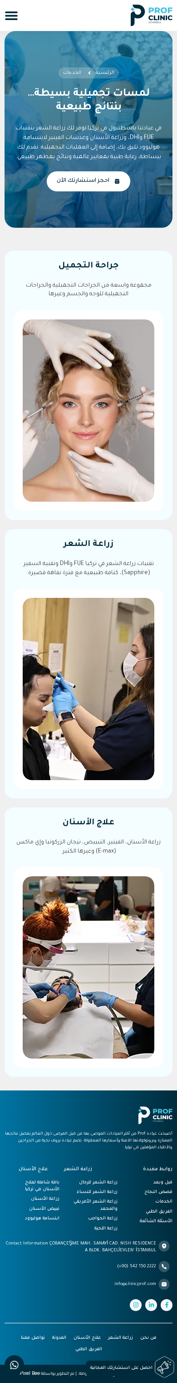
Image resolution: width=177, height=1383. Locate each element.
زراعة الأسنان (45, 1199)
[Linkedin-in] (151, 1305)
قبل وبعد (162, 1182)
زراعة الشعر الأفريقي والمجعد (96, 1205)
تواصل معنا (33, 1338)
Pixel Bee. (29, 1373)
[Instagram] (136, 1305)
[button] (11, 15)
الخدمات (163, 1201)
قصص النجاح (158, 1192)
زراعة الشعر (120, 1338)
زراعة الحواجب (103, 1218)
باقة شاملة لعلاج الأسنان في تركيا (42, 1186)
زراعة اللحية (106, 1228)
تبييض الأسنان (44, 1209)
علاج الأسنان (87, 1338)
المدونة (59, 1338)
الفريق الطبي (159, 1211)
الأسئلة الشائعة (156, 1221)
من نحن (148, 1338)
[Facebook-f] (166, 1305)
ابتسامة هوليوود (42, 1218)
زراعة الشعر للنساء (97, 1192)
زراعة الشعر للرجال (98, 1182)
